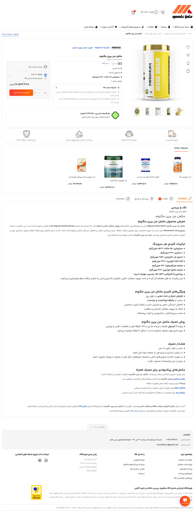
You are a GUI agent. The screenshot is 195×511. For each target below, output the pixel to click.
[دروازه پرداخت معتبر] (36, 499)
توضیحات (182, 198)
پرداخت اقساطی (186, 469)
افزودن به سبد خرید (21, 92)
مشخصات (120, 199)
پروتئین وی (180, 392)
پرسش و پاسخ (141, 199)
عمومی (129, 379)
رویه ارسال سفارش (184, 464)
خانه (190, 34)
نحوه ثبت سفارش (185, 460)
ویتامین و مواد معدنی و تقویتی (175, 34)
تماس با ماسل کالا (137, 469)
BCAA (182, 388)
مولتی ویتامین (179, 379)
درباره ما (141, 473)
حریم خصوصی (139, 460)
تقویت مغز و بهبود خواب (152, 34)
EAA (176, 388)
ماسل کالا (83, 406)
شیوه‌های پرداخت (185, 473)
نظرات (163, 199)
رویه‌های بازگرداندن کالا (183, 478)
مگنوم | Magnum (102, 47)
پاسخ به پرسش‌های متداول (134, 464)
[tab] (184, 199)
